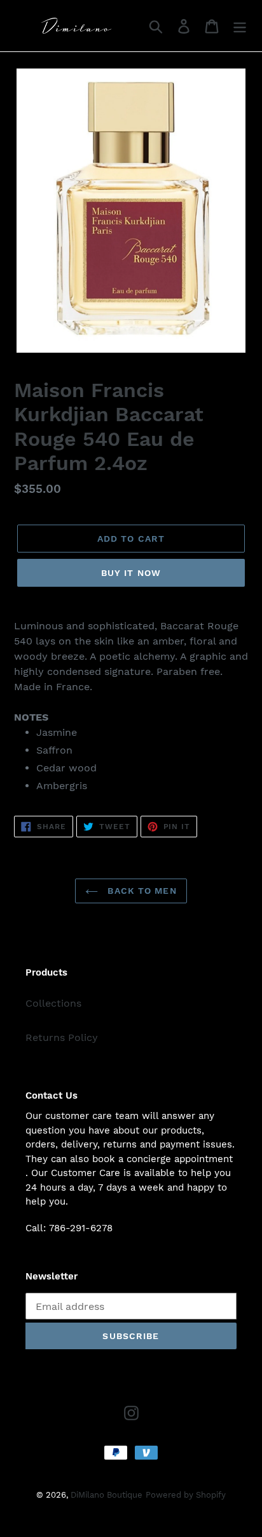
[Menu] (240, 25)
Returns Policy (61, 1037)
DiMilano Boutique (106, 1495)
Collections (53, 1003)
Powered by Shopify (186, 1495)
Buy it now (131, 573)
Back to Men (140, 891)
